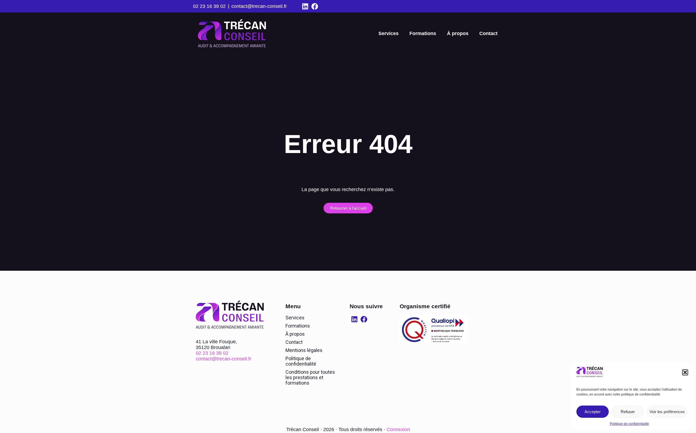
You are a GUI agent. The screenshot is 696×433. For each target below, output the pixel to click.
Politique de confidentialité (629, 424)
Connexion (398, 429)
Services (388, 33)
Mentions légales (303, 350)
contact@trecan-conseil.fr (259, 6)
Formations (422, 33)
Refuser (628, 411)
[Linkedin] (305, 6)
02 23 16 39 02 (209, 6)
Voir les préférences (667, 411)
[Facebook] (314, 6)
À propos (457, 33)
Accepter (593, 411)
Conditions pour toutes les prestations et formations (310, 377)
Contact (488, 33)
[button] (685, 372)
